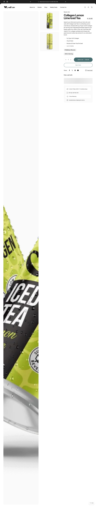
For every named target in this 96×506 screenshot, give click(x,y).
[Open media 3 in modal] (49, 41)
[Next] (65, 1)
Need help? (90, 70)
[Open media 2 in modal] (49, 20)
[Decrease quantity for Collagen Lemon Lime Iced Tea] (65, 60)
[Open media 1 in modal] (21, 258)
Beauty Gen (67, 12)
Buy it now (78, 65)
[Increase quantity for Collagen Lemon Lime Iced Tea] (71, 60)
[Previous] (30, 1)
